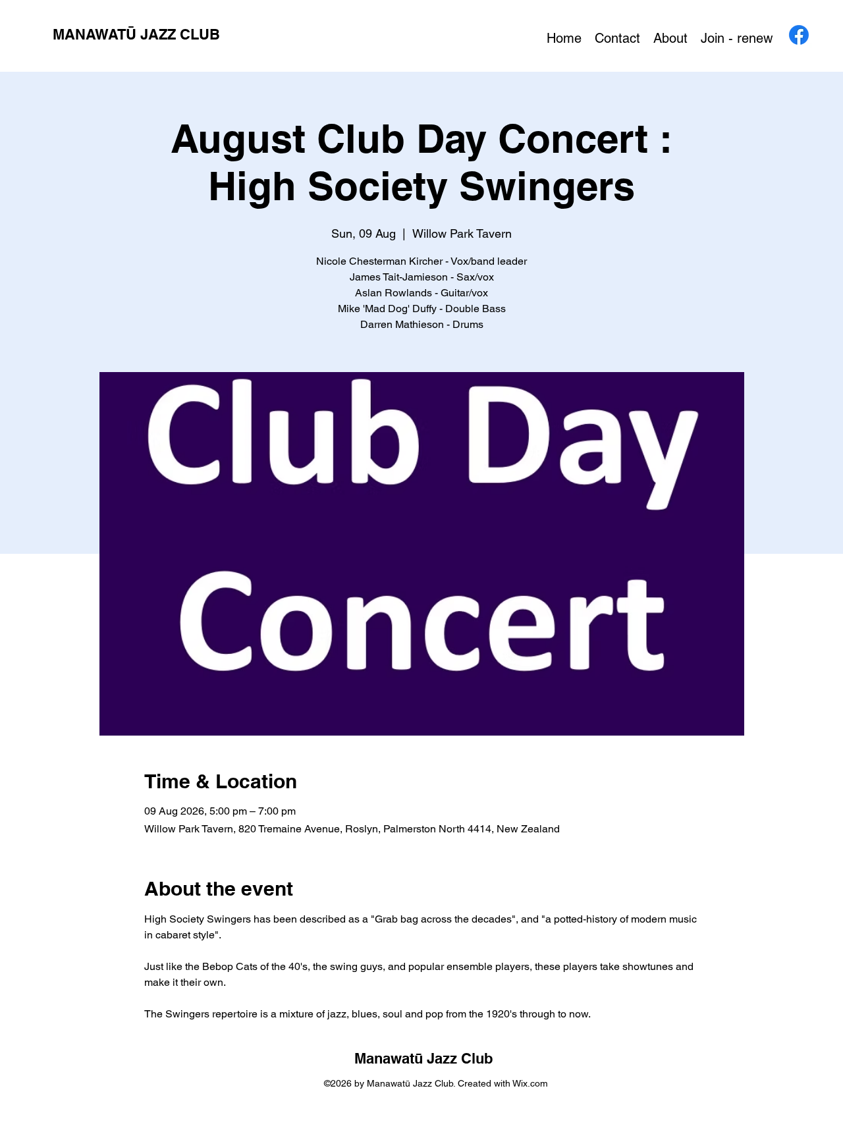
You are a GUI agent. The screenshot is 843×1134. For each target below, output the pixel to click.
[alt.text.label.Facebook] (799, 35)
